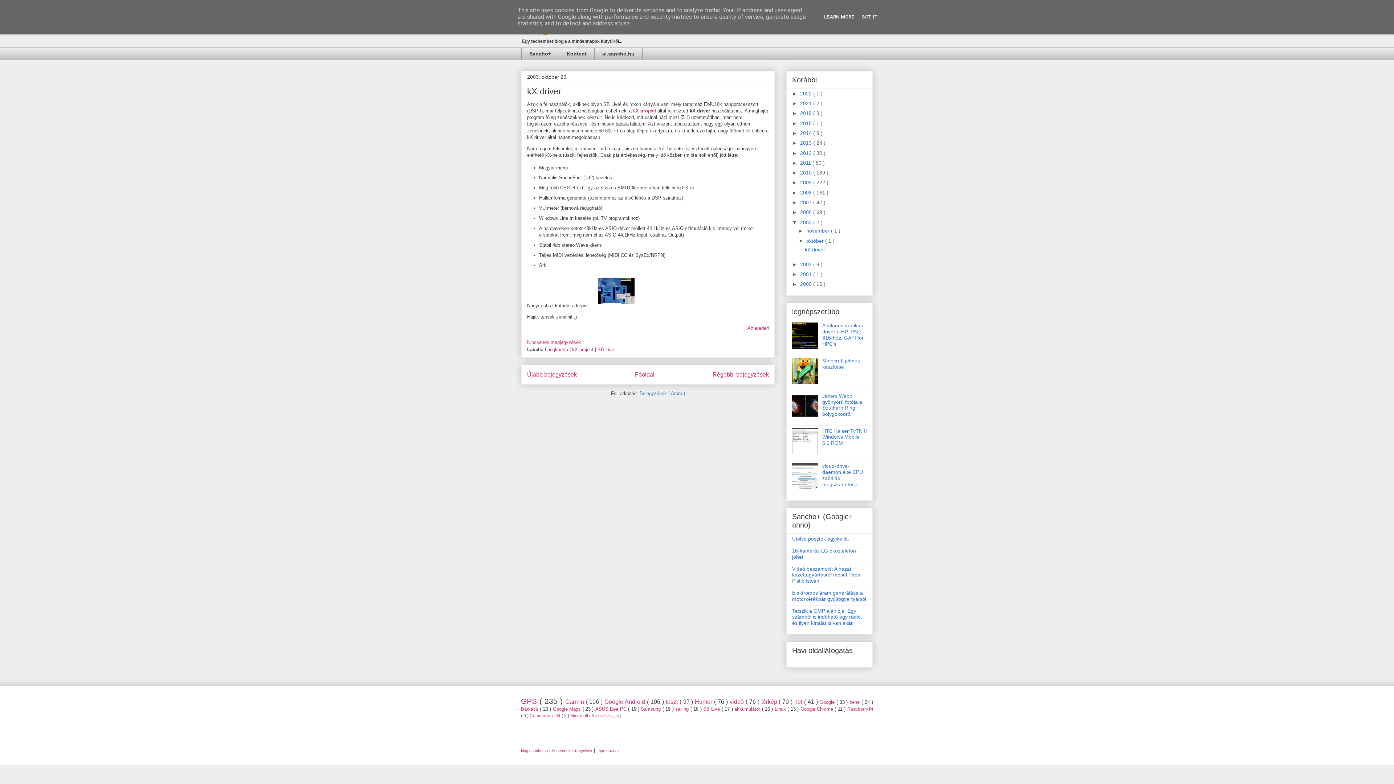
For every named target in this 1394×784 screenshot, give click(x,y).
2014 (806, 133)
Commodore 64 (546, 715)
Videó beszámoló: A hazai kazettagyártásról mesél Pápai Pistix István (826, 575)
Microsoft (579, 715)
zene (855, 702)
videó (738, 702)
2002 (806, 264)
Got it (869, 17)
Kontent (577, 54)
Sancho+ (540, 54)
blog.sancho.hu (534, 750)
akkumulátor (748, 709)
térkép (770, 702)
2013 (806, 143)
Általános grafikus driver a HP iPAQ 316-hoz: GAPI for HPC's (843, 334)
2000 (806, 284)
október (815, 241)
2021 (806, 103)
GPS (530, 701)
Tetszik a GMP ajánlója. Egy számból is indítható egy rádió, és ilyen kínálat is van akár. (827, 617)
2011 (806, 163)
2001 (806, 274)
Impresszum (607, 750)
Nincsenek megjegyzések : (556, 342)
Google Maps (568, 709)
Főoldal (645, 375)
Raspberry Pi (860, 709)
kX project (583, 349)
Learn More (839, 17)
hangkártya (557, 349)
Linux (781, 709)
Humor (704, 702)
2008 (806, 193)
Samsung (651, 709)
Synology (606, 716)
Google (828, 702)
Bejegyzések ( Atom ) (662, 393)
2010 (806, 173)
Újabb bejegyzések (552, 375)
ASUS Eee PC (611, 709)
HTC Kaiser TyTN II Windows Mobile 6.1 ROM (844, 437)
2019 (806, 113)
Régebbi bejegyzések (741, 375)
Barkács (530, 709)
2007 (806, 202)
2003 (806, 222)
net (799, 702)
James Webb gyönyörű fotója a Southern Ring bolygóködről (842, 405)
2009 (806, 182)
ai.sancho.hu (618, 54)
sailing (682, 709)
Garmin (575, 702)
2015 (806, 123)
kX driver (544, 91)
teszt (673, 702)
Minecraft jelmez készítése (841, 364)
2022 (806, 94)
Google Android (625, 702)
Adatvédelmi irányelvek (572, 750)
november (818, 231)
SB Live (606, 349)
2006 (806, 212)
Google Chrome (817, 709)
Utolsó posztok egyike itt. (820, 539)
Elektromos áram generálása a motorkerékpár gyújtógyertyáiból (829, 596)
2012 (806, 153)
